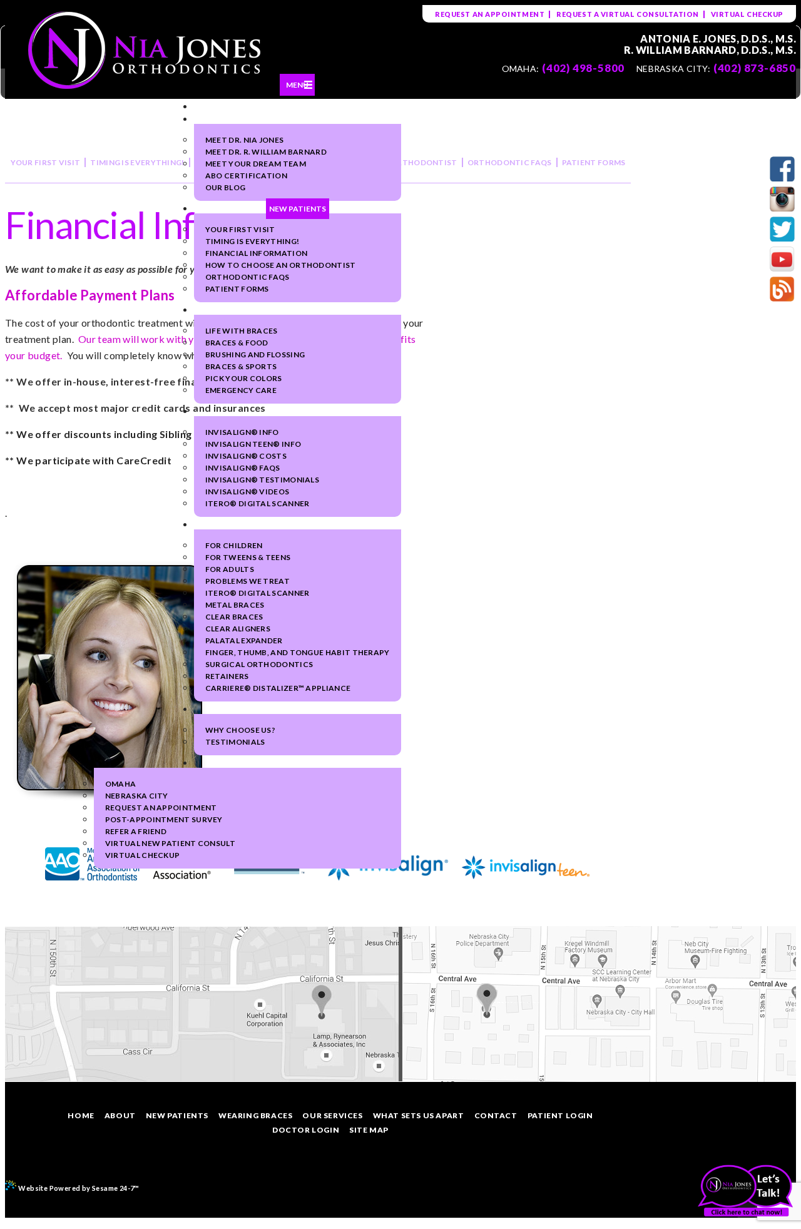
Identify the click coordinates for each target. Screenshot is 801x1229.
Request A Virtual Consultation (627, 14)
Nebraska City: (673, 69)
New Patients (177, 1115)
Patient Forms (594, 162)
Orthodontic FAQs (509, 162)
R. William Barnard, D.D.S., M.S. (710, 50)
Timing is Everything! (137, 162)
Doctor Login (305, 1130)
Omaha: (520, 69)
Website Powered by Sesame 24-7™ (78, 1188)
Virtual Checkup (747, 14)
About (120, 1115)
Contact (496, 1115)
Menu (297, 84)
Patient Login (560, 1115)
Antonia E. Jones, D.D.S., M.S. (718, 38)
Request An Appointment (489, 14)
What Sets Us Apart (418, 1115)
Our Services (332, 1115)
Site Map (369, 1130)
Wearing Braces (255, 1115)
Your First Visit (46, 162)
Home (81, 1115)
